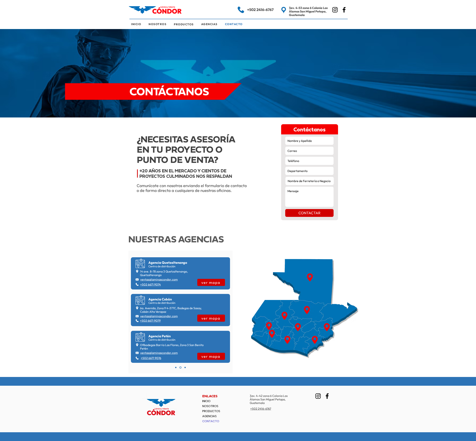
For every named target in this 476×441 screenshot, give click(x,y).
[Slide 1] (175, 367)
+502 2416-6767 (260, 9)
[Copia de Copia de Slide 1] (185, 367)
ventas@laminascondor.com (159, 279)
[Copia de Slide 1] (180, 368)
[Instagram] (335, 9)
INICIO (206, 401)
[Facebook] (344, 9)
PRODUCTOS (211, 411)
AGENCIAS (209, 416)
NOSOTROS (210, 406)
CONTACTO (210, 421)
